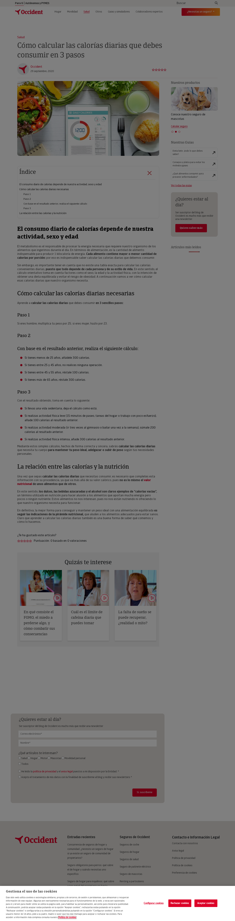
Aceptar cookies (205, 903)
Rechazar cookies (180, 903)
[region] (117, 903)
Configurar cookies (153, 903)
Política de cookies (67, 917)
